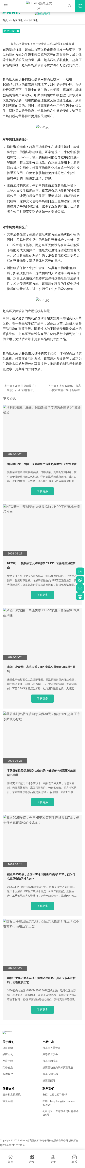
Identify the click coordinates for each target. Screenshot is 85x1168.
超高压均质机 (50, 1060)
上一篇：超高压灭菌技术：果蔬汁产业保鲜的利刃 (20, 388)
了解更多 (42, 491)
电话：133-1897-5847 (54, 1094)
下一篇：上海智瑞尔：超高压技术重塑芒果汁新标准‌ (64, 388)
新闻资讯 (17, 20)
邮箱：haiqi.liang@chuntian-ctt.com (58, 1103)
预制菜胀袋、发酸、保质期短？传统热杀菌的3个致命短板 (42, 464)
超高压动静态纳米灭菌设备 (57, 1067)
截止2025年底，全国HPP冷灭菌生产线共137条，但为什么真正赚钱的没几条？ (41, 876)
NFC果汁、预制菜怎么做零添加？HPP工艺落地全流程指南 (41, 565)
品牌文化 (8, 1054)
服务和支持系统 (12, 1094)
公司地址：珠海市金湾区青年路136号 (60, 1113)
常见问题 (8, 1101)
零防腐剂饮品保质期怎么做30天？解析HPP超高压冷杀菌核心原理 (41, 772)
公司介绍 (8, 1047)
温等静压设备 (50, 1054)
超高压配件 (48, 1080)
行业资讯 (32, 20)
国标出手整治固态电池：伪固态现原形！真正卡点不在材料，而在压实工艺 (41, 980)
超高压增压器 (50, 1074)
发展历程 (8, 1060)
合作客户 (8, 1074)
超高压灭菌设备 (51, 1047)
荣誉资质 (8, 1067)
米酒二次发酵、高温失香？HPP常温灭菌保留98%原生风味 (41, 669)
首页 (5, 20)
